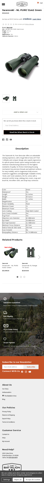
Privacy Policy (6, 411)
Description (22, 148)
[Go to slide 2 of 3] (21, 277)
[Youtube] (11, 140)
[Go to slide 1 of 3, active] (17, 277)
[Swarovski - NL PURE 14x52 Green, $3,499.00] (11, 252)
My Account (6, 441)
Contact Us (5, 434)
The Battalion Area (10, 396)
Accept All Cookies (33, 479)
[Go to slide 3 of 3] (24, 277)
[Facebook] (3, 140)
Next (39, 257)
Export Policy (6, 418)
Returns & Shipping (8, 415)
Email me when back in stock (22, 132)
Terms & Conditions (8, 422)
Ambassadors (6, 392)
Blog (3, 399)
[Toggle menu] (3, 4)
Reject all (17, 479)
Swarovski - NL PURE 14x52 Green (10, 266)
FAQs (4, 438)
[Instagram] (7, 140)
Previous (3, 257)
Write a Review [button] (29, 24)
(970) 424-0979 (12, 457)
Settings (6, 479)
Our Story (5, 389)
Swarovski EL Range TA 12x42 (29, 266)
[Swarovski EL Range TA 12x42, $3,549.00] (30, 252)
